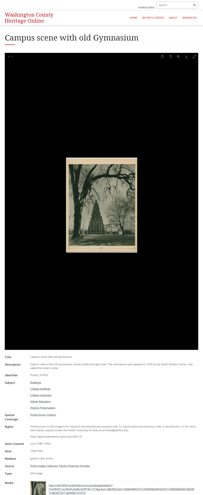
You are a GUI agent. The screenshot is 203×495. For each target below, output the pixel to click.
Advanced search (146, 7)
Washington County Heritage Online (29, 17)
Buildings (35, 382)
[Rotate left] (170, 56)
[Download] (186, 56)
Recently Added (153, 17)
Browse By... (190, 17)
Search (194, 5)
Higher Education (40, 401)
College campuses (41, 395)
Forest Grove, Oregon (43, 415)
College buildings (40, 389)
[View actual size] (178, 56)
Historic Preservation (42, 408)
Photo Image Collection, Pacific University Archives (60, 466)
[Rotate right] (163, 56)
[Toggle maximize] (194, 56)
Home (133, 17)
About (173, 17)
